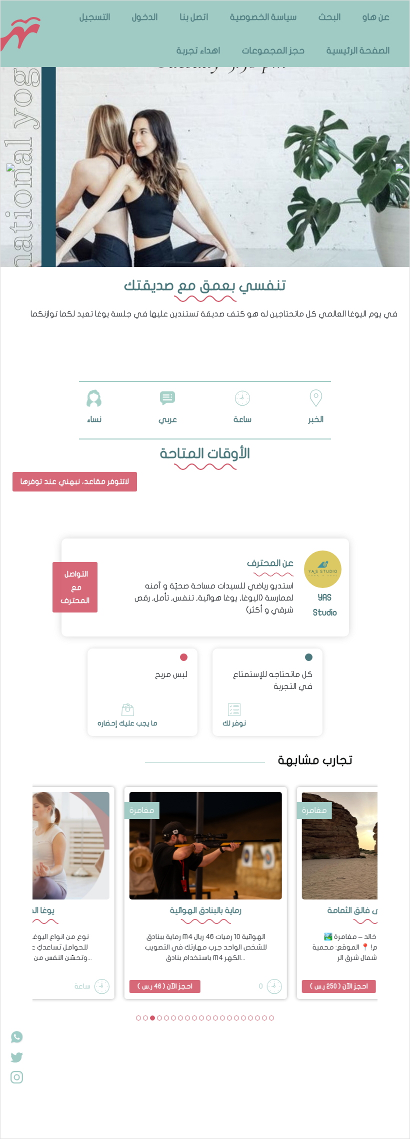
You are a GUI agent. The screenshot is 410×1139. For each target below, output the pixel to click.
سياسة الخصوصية (263, 17)
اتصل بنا (194, 17)
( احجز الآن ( (164, 986)
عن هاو (376, 17)
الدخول (145, 17)
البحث (329, 17)
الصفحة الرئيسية (358, 51)
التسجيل (95, 17)
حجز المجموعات (273, 51)
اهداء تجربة (198, 51)
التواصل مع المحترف (75, 587)
